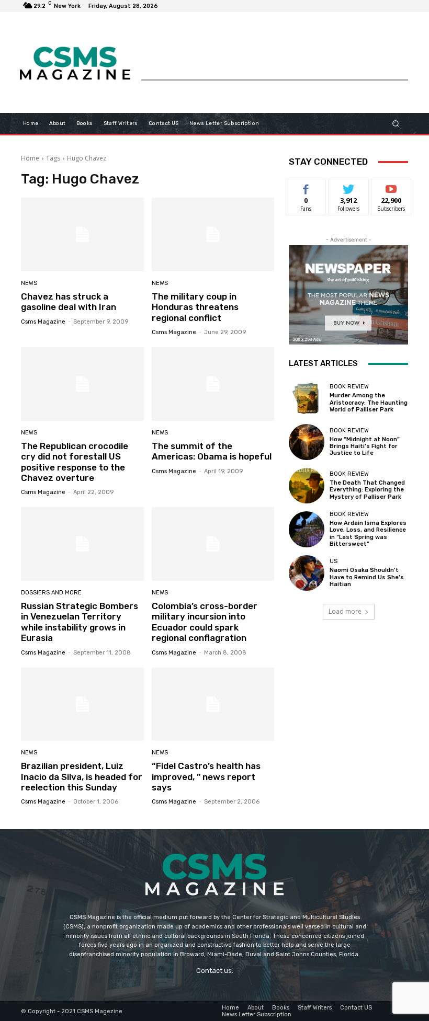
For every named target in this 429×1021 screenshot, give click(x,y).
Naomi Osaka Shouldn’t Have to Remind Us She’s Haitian (367, 577)
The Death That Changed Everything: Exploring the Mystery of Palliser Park (367, 489)
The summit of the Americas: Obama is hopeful (212, 451)
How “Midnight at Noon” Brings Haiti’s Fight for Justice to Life (365, 446)
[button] (396, 123)
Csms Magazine (43, 321)
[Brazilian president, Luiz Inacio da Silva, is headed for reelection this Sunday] (82, 704)
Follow (348, 187)
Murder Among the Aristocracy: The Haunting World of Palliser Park (369, 402)
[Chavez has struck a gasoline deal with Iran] (82, 234)
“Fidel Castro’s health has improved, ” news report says (206, 777)
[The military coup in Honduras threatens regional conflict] (213, 234)
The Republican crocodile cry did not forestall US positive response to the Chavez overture (74, 462)
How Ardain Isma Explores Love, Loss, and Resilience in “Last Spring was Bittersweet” (368, 533)
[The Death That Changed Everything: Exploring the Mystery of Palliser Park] (306, 485)
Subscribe (391, 187)
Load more (345, 611)
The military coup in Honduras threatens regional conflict (195, 307)
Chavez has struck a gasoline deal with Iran (68, 301)
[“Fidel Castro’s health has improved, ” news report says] (213, 704)
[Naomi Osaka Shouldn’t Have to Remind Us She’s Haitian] (306, 573)
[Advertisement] (274, 56)
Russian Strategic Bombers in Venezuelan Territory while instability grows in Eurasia (79, 622)
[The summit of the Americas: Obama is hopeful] (213, 384)
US (333, 561)
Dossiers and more (51, 592)
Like (306, 187)
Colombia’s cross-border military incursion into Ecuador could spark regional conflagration (204, 622)
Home (30, 158)
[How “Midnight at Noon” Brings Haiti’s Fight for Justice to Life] (306, 442)
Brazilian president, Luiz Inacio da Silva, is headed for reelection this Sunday (81, 777)
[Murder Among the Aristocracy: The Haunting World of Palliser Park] (306, 398)
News (29, 283)
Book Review (349, 386)
